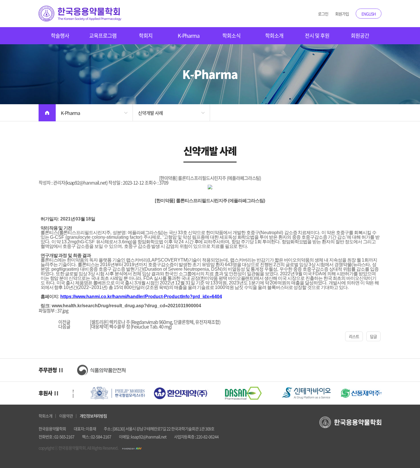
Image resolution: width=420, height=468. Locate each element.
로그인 (323, 14)
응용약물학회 (80, 13)
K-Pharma (188, 35)
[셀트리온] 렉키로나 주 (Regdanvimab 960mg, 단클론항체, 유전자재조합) (155, 321)
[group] (101, 370)
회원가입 (342, 14)
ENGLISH (368, 14)
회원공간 (360, 35)
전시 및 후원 (317, 35)
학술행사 (60, 35)
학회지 (146, 35)
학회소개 (274, 35)
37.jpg (62, 310)
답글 (373, 336)
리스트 (354, 336)
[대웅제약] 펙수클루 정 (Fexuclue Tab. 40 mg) (131, 326)
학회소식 (231, 35)
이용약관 (66, 416)
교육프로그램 (103, 35)
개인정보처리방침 (93, 416)
